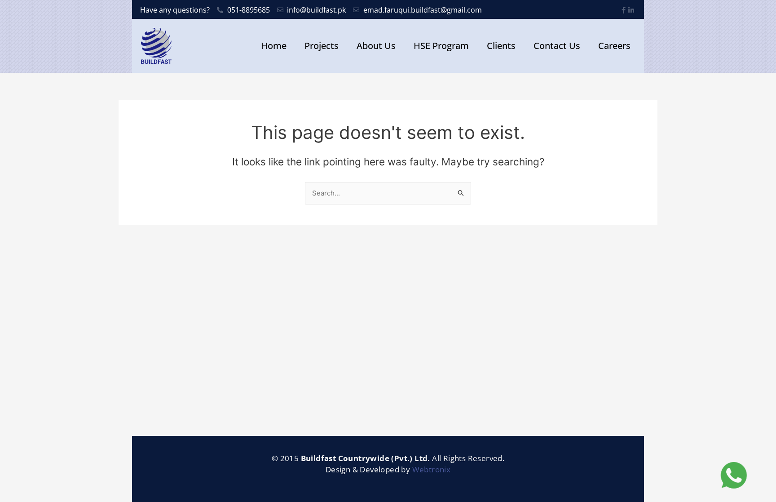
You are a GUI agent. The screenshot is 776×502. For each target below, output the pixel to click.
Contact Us (557, 46)
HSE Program (441, 46)
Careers (614, 46)
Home (274, 46)
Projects (321, 46)
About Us (376, 46)
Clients (501, 46)
